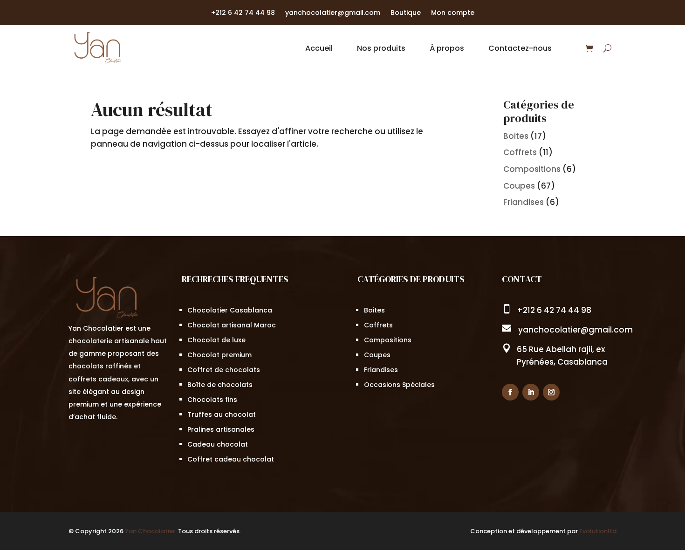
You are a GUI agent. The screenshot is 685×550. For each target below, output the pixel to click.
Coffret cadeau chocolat (230, 459)
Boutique (405, 13)
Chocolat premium (219, 355)
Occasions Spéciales (399, 384)
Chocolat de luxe (216, 340)
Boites (515, 136)
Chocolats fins (212, 399)
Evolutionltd (597, 531)
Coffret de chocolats (223, 369)
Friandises (523, 202)
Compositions (532, 169)
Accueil (319, 48)
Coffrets (520, 152)
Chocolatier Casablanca (229, 310)
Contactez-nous (520, 48)
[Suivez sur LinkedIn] (530, 392)
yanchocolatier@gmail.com (332, 13)
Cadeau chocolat (217, 444)
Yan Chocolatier (150, 531)
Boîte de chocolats (220, 384)
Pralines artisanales (220, 429)
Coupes (519, 185)
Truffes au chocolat (221, 414)
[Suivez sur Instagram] (551, 392)
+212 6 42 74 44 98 (243, 13)
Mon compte (452, 13)
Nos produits (381, 48)
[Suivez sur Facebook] (510, 392)
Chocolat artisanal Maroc (231, 325)
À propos (447, 48)
